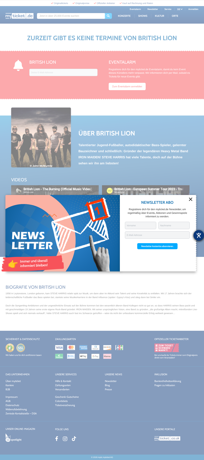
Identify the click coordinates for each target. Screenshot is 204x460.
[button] (157, 246)
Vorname (131, 225)
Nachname (165, 225)
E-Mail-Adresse (134, 235)
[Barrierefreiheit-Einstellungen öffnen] (198, 235)
